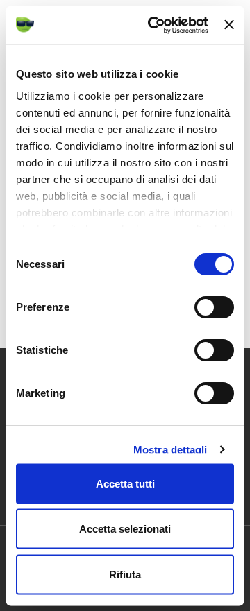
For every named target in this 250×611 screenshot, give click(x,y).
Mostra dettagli (170, 449)
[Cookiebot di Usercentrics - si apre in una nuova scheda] (154, 25)
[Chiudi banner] (229, 25)
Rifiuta (125, 574)
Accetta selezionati (125, 529)
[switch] (214, 307)
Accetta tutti (125, 483)
